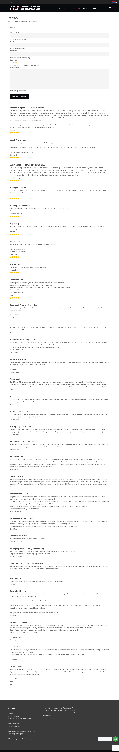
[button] (110, 8)
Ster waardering (16, 60)
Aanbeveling (15, 68)
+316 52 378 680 (14, 726)
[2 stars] (13, 62)
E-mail (12, 41)
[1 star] (11, 62)
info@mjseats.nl (13, 724)
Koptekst (13, 51)
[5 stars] (19, 62)
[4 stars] (17, 62)
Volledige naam (16, 32)
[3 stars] (15, 62)
